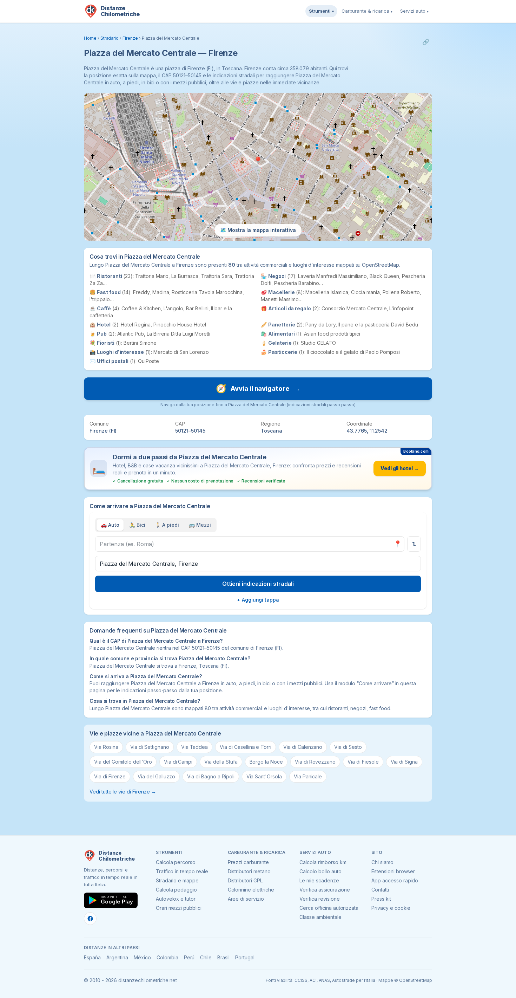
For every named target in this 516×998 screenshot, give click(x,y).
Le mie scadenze (319, 880)
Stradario (109, 38)
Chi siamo (382, 862)
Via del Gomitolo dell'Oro (123, 762)
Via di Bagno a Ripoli (210, 776)
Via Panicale (308, 776)
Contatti (380, 890)
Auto (110, 525)
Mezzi (200, 525)
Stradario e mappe (177, 880)
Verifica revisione (319, 899)
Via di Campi (178, 762)
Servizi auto (414, 11)
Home (90, 38)
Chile (206, 957)
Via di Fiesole (363, 762)
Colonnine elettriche (251, 890)
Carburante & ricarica (367, 11)
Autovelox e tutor (176, 899)
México (142, 957)
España (92, 957)
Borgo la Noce (266, 762)
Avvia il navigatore (258, 388)
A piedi (167, 525)
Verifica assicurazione (324, 890)
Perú (189, 957)
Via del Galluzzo (156, 776)
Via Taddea (194, 747)
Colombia (167, 957)
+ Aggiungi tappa (258, 600)
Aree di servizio (246, 899)
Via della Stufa (220, 762)
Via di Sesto (348, 747)
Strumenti (321, 11)
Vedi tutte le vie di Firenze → (123, 792)
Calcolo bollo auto (320, 871)
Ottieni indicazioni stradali (258, 583)
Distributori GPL (245, 880)
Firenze (130, 38)
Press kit (381, 899)
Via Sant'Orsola (264, 776)
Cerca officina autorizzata (328, 908)
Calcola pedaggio (176, 890)
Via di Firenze (110, 776)
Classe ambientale (320, 917)
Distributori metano (249, 871)
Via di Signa (404, 762)
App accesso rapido (394, 880)
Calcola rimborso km (322, 862)
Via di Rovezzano (315, 762)
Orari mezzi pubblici (178, 908)
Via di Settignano (149, 747)
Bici (137, 525)
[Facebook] (90, 918)
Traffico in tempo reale (182, 871)
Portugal (244, 957)
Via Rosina (106, 747)
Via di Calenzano (302, 747)
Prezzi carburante (248, 862)
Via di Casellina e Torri (245, 747)
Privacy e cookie (390, 908)
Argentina (117, 957)
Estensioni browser (393, 871)
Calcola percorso (176, 862)
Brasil (223, 957)
